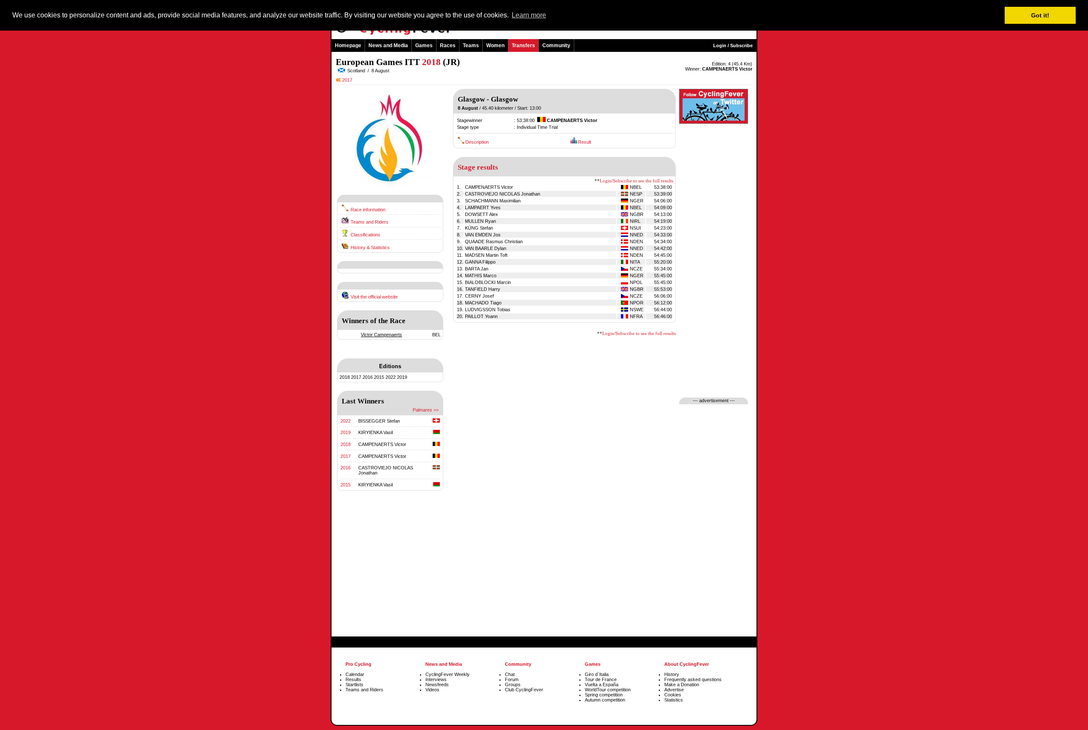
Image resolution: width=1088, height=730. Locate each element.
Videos (432, 689)
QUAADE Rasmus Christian (494, 241)
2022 (390, 377)
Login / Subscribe (733, 45)
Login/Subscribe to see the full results (636, 181)
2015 (379, 377)
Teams (471, 45)
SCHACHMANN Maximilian (493, 200)
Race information (368, 209)
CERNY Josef (479, 295)
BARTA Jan (476, 268)
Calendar (355, 674)
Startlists (354, 684)
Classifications (365, 234)
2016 (368, 377)
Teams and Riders (369, 221)
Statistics (673, 699)
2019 (402, 377)
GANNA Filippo (480, 261)
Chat (510, 674)
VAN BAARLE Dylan (485, 248)
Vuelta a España (601, 684)
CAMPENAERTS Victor (382, 444)
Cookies (672, 694)
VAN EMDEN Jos (483, 234)
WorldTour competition (608, 689)
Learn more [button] (529, 15)
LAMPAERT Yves (483, 207)
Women (495, 45)
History (671, 674)
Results (353, 679)
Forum (511, 679)
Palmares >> (426, 409)
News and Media (388, 45)
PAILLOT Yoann (481, 316)
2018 (345, 377)
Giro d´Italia (597, 674)
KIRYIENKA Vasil (375, 432)
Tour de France (601, 679)
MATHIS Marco (480, 275)
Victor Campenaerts (381, 334)
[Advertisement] (390, 573)
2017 (346, 79)
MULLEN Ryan (480, 221)
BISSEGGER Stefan (379, 420)
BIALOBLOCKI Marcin (488, 282)
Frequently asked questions (693, 679)
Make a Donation (681, 684)
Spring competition (604, 694)
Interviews (436, 679)
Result (584, 142)
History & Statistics (370, 247)
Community (556, 45)
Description (477, 142)
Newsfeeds (437, 684)
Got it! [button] (1040, 15)
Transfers (523, 45)
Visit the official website (374, 296)
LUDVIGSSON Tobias (487, 309)
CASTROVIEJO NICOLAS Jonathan (502, 193)
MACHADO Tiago (483, 302)
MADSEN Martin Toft (486, 255)
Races (448, 45)
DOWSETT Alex (481, 214)
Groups (513, 684)
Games (424, 45)
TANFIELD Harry (482, 289)
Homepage (348, 45)
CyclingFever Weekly (447, 674)
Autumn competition (605, 699)
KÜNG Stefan (479, 227)
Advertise (674, 689)
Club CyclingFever (524, 689)
